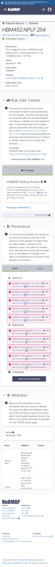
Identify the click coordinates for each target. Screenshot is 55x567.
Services (24, 511)
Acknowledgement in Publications (17, 541)
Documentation (9, 511)
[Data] (5, 9)
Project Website (9, 508)
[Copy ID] (28, 17)
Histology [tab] (29, 170)
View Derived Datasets (29, 379)
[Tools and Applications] (44, 9)
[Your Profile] (50, 9)
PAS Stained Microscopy (15, 35)
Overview (6, 536)
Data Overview (8, 513)
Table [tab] (15, 268)
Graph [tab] (40, 268)
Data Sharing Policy (10, 539)
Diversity (6, 516)
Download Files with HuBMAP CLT (27, 159)
